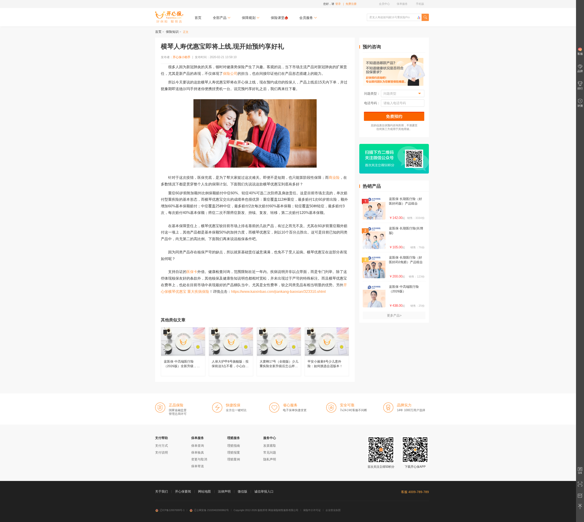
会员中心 (384, 3)
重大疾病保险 (198, 291)
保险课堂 (277, 18)
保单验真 (197, 452)
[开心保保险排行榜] (418, 17)
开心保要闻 (183, 491)
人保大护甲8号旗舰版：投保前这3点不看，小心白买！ (231, 351)
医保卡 (191, 272)
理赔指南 (233, 445)
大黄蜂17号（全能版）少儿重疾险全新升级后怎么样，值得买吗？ (279, 351)
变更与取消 (199, 459)
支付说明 (161, 452)
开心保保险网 (169, 17)
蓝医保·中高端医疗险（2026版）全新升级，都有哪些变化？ (183, 351)
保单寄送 (197, 466)
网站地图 (204, 491)
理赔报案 (233, 452)
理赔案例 (233, 459)
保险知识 (172, 32)
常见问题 (269, 452)
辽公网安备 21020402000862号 (211, 510)
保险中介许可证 (312, 510)
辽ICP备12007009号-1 (172, 510)
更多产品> (394, 315)
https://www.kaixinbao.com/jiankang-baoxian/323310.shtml (278, 291)
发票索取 (269, 445)
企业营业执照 (333, 510)
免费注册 (351, 3)
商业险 (334, 177)
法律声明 (224, 491)
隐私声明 (269, 459)
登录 (338, 3)
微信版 (242, 491)
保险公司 (230, 73)
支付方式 (161, 445)
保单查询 (197, 445)
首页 (198, 18)
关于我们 (161, 491)
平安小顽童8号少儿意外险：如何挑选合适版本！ (327, 351)
